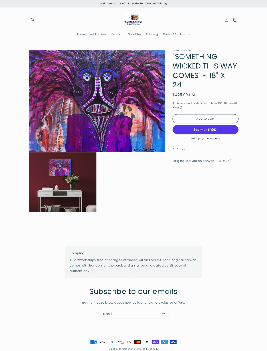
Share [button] (181, 149)
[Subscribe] (163, 313)
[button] (33, 20)
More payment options (205, 138)
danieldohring (126, 349)
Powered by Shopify (147, 349)
